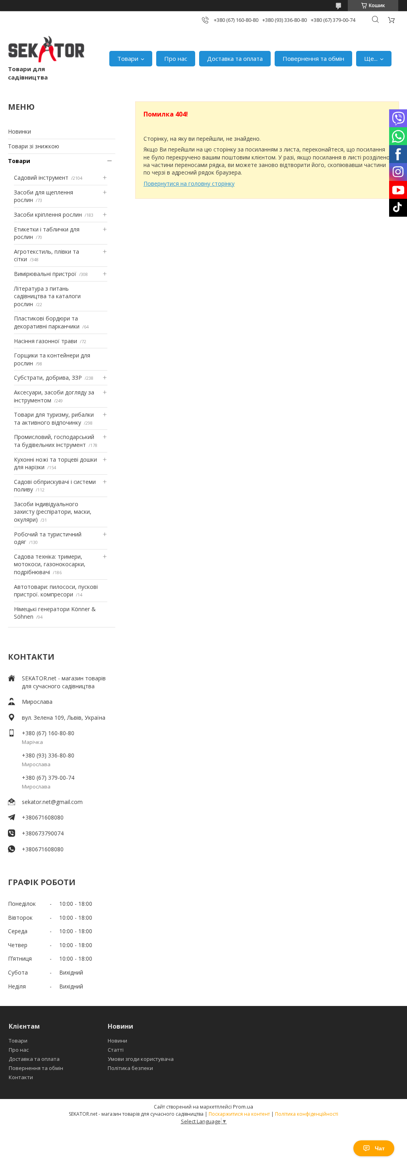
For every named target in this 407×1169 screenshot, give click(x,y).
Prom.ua (243, 1106)
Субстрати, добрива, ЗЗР (48, 377)
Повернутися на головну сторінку (189, 183)
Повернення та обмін (313, 58)
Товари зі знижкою (33, 146)
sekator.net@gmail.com (52, 802)
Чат (380, 1148)
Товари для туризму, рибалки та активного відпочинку (54, 418)
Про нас (175, 58)
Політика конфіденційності (306, 1114)
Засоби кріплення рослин (48, 214)
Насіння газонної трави (45, 341)
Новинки (19, 131)
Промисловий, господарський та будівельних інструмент (54, 441)
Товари (127, 58)
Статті (116, 1049)
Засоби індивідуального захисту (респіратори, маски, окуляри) (52, 511)
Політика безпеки (130, 1068)
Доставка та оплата (235, 58)
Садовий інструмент (41, 177)
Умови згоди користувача (141, 1058)
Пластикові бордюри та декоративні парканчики (46, 322)
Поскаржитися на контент (239, 1114)
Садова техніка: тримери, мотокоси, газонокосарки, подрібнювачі (49, 564)
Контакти (21, 1077)
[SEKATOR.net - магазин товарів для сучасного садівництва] (46, 50)
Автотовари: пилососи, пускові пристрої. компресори (56, 590)
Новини (117, 1040)
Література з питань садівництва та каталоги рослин (47, 296)
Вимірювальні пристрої (45, 274)
